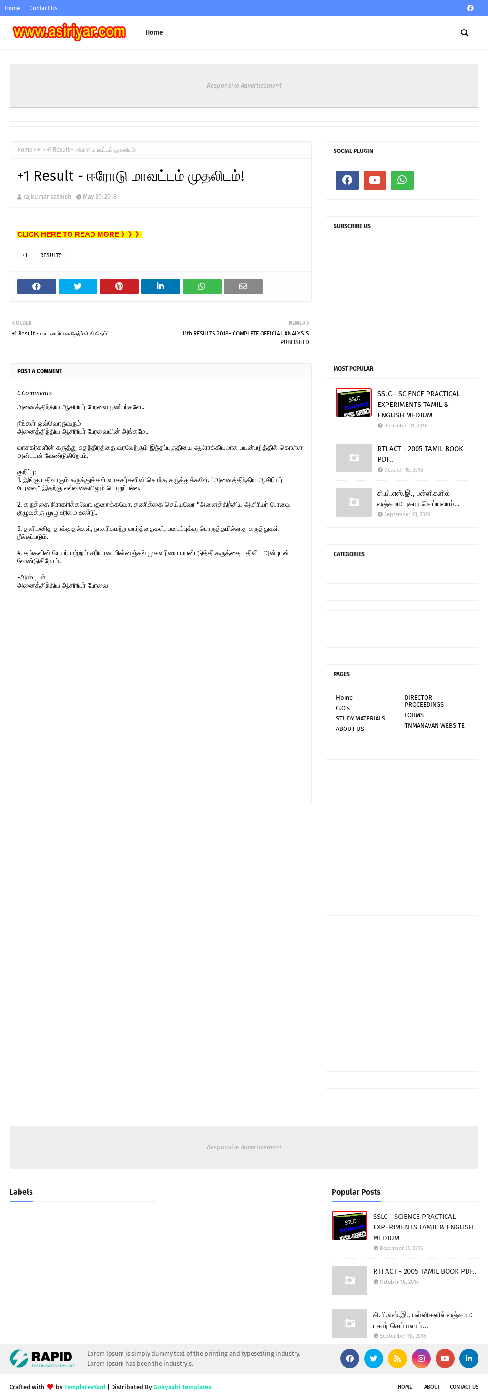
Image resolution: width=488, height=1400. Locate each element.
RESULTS (51, 255)
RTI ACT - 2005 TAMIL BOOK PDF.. (420, 454)
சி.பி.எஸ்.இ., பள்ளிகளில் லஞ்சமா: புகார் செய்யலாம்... (418, 498)
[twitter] (373, 1358)
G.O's (343, 707)
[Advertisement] (402, 828)
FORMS (414, 715)
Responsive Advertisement (244, 85)
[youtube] (375, 180)
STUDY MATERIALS (360, 718)
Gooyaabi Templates (182, 1386)
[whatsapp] (402, 180)
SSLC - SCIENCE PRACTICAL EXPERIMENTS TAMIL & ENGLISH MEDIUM (418, 404)
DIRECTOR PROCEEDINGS (424, 701)
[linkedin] (468, 1358)
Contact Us (44, 8)
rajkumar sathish (47, 196)
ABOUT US (350, 728)
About (432, 1387)
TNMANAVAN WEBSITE (435, 725)
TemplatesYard (85, 1386)
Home (12, 8)
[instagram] (421, 1358)
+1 (39, 149)
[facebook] (470, 8)
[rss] (397, 1358)
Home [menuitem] (154, 33)
